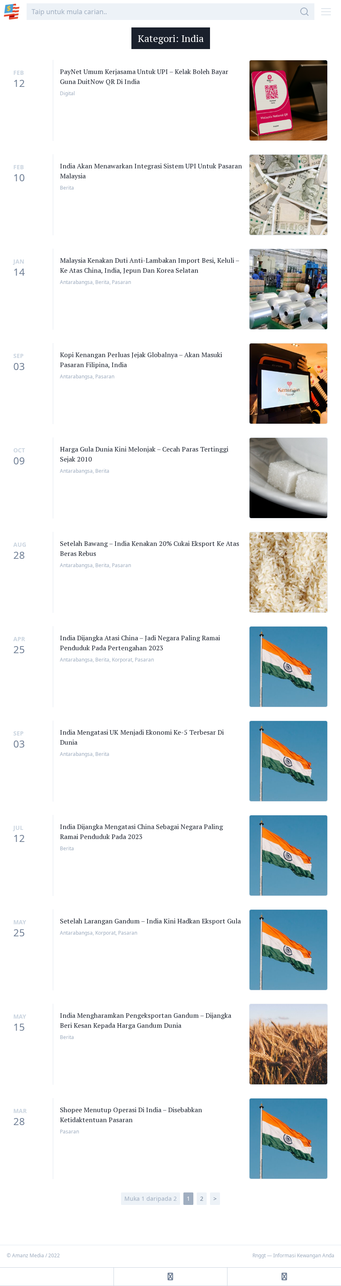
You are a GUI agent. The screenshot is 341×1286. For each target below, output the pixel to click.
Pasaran (121, 282)
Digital (67, 93)
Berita (67, 187)
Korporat (122, 659)
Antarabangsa (76, 282)
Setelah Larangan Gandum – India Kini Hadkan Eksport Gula (150, 921)
